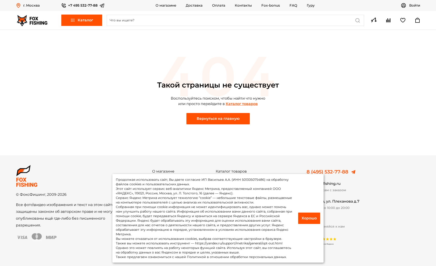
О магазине (166, 5)
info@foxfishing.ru (324, 183)
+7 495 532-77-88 (83, 5)
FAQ (293, 5)
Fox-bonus (270, 5)
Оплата (218, 5)
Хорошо (309, 218)
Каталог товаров (242, 104)
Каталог (85, 20)
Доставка (194, 5)
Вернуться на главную (218, 118)
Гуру (311, 5)
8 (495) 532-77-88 (327, 172)
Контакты (243, 5)
